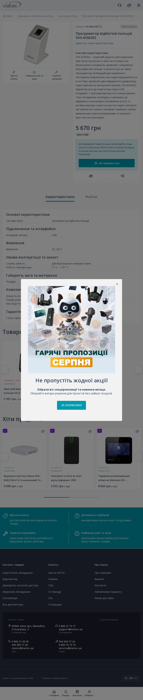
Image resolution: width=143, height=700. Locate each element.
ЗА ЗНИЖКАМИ (71, 405)
